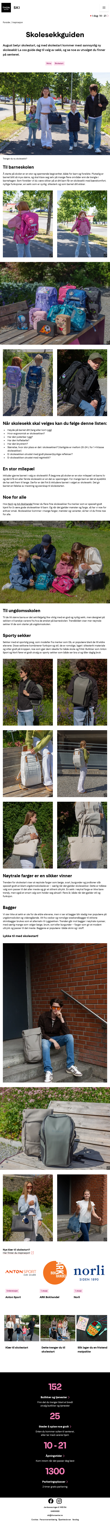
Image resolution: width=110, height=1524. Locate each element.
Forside (6, 22)
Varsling (75, 1520)
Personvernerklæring (48, 1520)
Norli (10, 504)
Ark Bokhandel (25, 504)
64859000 (55, 1511)
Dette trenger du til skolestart (53, 1349)
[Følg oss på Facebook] (50, 1501)
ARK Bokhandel (49, 1297)
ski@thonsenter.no (55, 1515)
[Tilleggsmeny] (104, 8)
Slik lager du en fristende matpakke (93, 1349)
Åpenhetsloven (64, 1520)
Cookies (34, 1520)
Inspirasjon (17, 22)
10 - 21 (99, 15)
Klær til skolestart (16, 1347)
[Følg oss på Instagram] (59, 1501)
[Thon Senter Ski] (10, 7)
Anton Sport (13, 1297)
